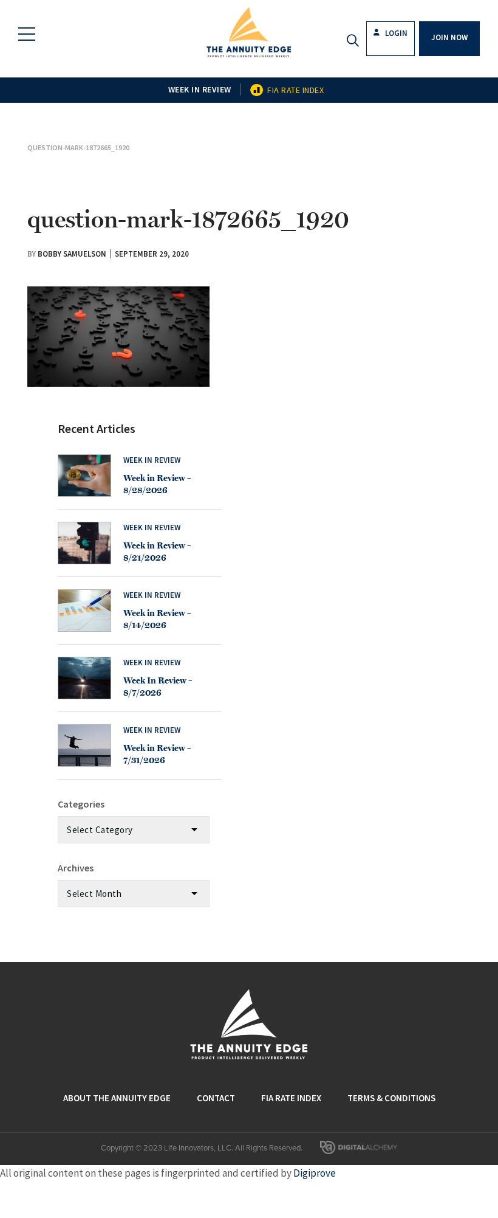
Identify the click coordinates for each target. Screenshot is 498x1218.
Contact (216, 1098)
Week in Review (199, 89)
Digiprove (314, 1173)
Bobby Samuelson (72, 254)
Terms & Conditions (391, 1098)
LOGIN (395, 33)
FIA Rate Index (295, 90)
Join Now (449, 37)
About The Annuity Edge (117, 1098)
